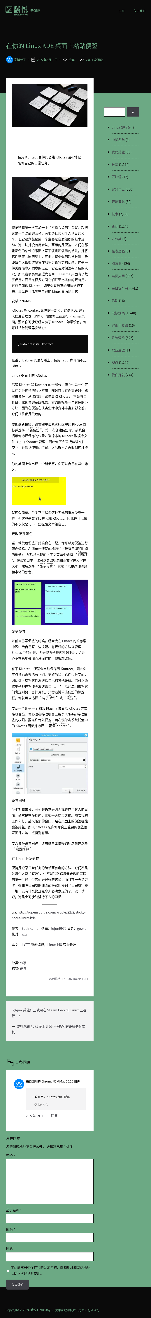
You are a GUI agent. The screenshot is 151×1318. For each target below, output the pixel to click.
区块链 (117, 176)
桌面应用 (118, 275)
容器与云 (118, 189)
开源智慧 (118, 201)
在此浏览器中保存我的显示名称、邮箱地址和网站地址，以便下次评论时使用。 (51, 1270)
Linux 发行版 (121, 127)
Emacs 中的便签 (24, 652)
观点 (115, 362)
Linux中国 (54, 944)
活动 (115, 300)
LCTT (26, 944)
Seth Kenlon (31, 928)
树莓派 (117, 263)
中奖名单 (118, 139)
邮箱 (10, 1229)
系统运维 (118, 337)
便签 (23, 968)
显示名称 (14, 1210)
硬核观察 (118, 312)
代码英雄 (118, 152)
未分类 (117, 238)
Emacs (67, 640)
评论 (10, 1155)
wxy (24, 934)
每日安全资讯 (121, 288)
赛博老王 (20, 59)
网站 (9, 1248)
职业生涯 (118, 350)
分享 (72, 59)
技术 (115, 213)
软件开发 (118, 374)
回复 (54, 1115)
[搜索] (133, 112)
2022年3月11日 (36, 1116)
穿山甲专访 (120, 325)
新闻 (115, 226)
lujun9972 (58, 928)
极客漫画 (118, 251)
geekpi (82, 928)
